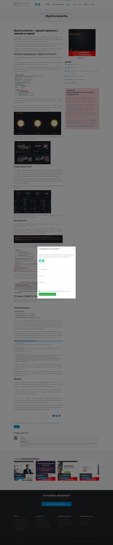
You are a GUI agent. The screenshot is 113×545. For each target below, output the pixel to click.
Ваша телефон (43, 269)
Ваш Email (41, 275)
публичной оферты (52, 291)
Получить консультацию (47, 294)
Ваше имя (41, 262)
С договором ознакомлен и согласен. (55, 291)
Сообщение (42, 282)
